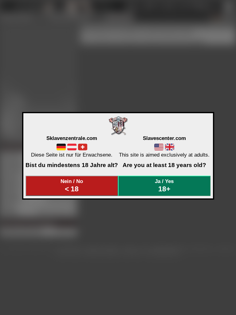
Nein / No (72, 185)
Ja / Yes (164, 185)
